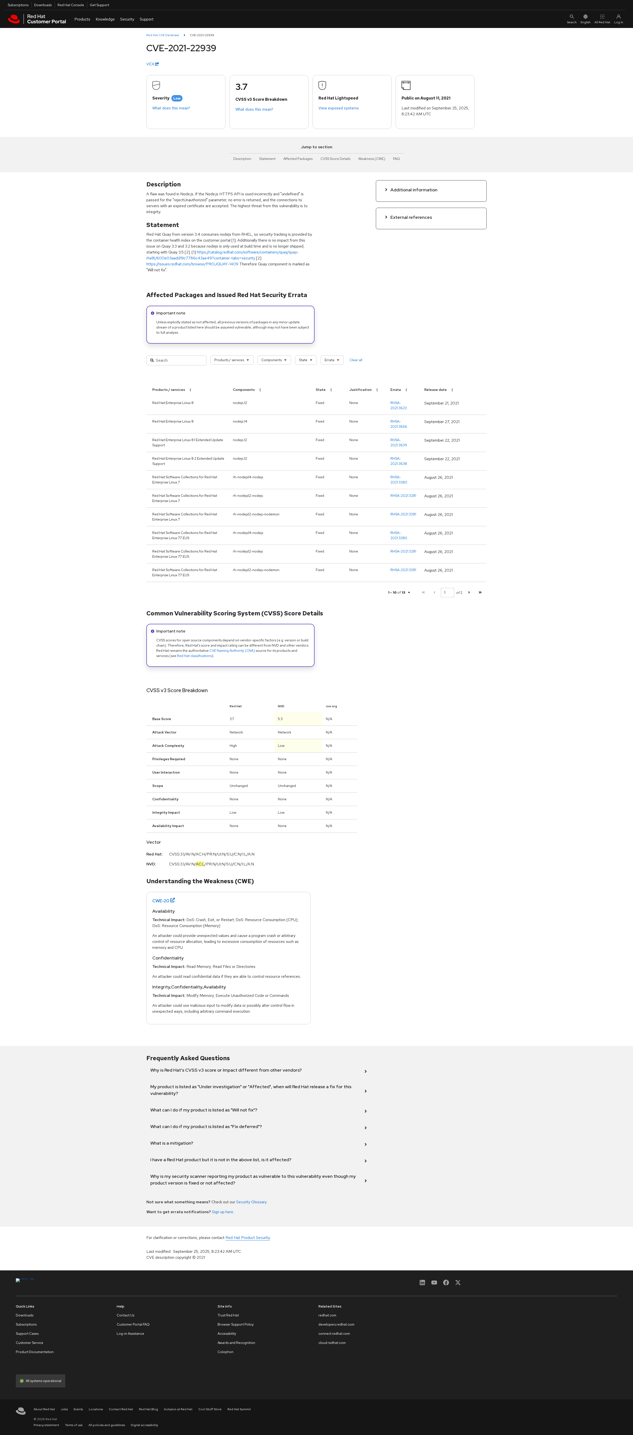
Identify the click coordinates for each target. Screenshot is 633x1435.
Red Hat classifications (194, 656)
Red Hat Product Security (248, 1237)
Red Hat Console (71, 5)
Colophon (225, 1352)
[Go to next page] (469, 592)
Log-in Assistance (130, 1333)
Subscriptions (18, 5)
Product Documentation (35, 1352)
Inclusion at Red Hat (178, 1409)
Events (78, 1409)
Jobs (64, 1409)
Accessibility (227, 1333)
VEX (150, 64)
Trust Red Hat (228, 1315)
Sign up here (222, 1211)
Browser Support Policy (236, 1324)
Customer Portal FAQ (133, 1324)
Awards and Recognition (236, 1342)
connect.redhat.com (334, 1333)
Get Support (99, 5)
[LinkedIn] (422, 1284)
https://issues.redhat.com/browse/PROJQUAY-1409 (192, 264)
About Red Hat (44, 1409)
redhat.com (327, 1315)
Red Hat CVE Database (162, 35)
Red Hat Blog (148, 1409)
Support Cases (27, 1333)
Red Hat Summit (239, 1409)
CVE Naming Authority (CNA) (232, 650)
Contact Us (125, 1315)
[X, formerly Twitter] (458, 1284)
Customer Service (29, 1342)
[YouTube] (434, 1284)
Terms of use (74, 1425)
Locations (96, 1409)
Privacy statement (46, 1425)
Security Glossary (251, 1202)
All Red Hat (602, 22)
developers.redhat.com (336, 1324)
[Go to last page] (480, 592)
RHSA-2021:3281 (403, 495)
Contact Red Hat (121, 1409)
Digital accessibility (144, 1425)
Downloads (43, 5)
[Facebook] (446, 1284)
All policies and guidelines (107, 1425)
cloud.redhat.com (332, 1342)
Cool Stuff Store (210, 1409)
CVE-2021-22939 (202, 35)
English (585, 22)
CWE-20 (160, 901)
